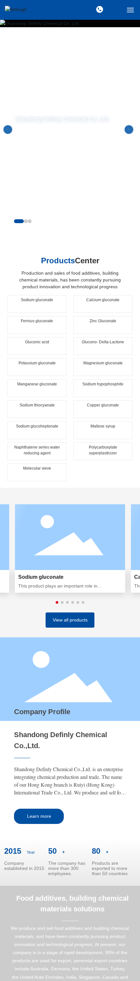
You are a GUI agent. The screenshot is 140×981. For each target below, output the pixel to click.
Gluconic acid (37, 342)
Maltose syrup (103, 426)
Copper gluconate (103, 405)
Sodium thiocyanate (37, 405)
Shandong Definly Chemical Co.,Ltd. (61, 119)
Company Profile (42, 712)
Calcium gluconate (102, 300)
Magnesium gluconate (103, 363)
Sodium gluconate (37, 300)
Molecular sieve (37, 468)
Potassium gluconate (37, 363)
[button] (19, 221)
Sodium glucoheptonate (37, 426)
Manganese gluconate (37, 384)
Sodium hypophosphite (102, 384)
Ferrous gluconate (37, 321)
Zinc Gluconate (103, 321)
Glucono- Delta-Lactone (103, 342)
